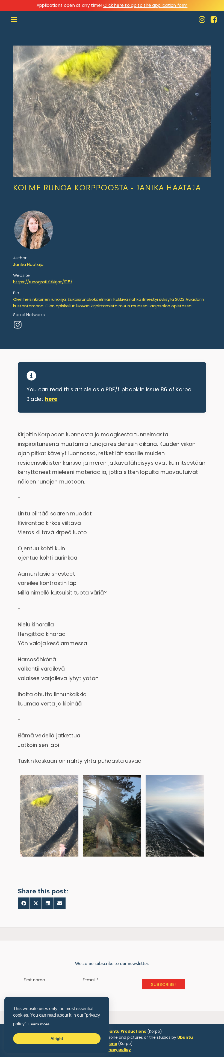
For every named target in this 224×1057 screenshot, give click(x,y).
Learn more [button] (38, 1024)
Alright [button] (57, 1038)
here (51, 399)
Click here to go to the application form (145, 5)
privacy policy (116, 1049)
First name (34, 980)
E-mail (90, 980)
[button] (49, 816)
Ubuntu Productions (125, 1031)
